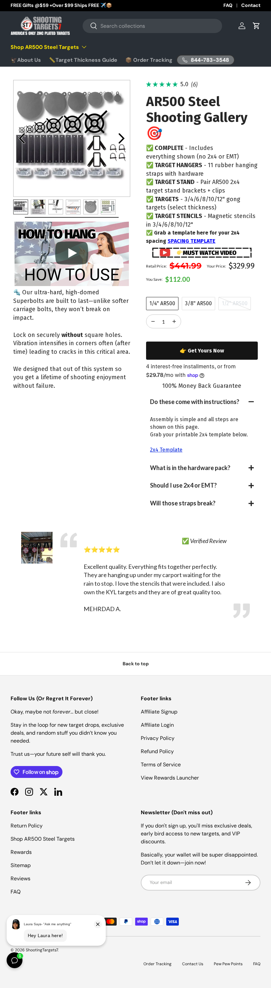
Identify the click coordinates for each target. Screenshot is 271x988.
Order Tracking (157, 964)
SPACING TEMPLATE (191, 241)
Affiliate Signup (159, 711)
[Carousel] (71, 138)
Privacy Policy (157, 738)
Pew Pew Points (228, 964)
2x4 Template (166, 450)
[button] (202, 402)
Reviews (20, 878)
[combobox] (152, 26)
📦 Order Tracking (149, 59)
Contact (250, 5)
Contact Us (192, 964)
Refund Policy (157, 751)
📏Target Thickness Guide (83, 59)
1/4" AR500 (162, 303)
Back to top (136, 664)
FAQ (227, 5)
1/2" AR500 (235, 303)
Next (121, 138)
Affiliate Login (157, 724)
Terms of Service (161, 764)
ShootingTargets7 (42, 950)
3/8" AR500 (198, 303)
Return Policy (27, 825)
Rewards (21, 852)
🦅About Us (26, 59)
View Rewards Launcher (170, 777)
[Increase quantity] (153, 321)
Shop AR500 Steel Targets (43, 838)
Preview (22, 138)
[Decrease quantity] (174, 321)
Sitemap (21, 865)
